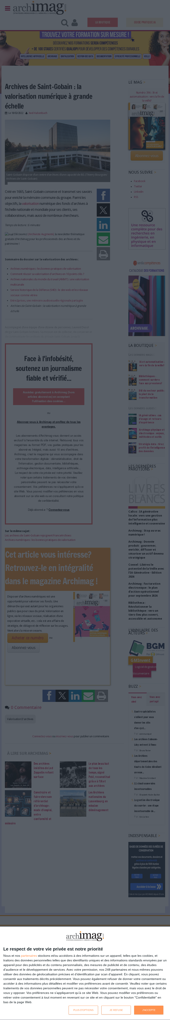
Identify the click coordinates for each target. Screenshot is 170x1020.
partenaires (29, 955)
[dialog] (85, 973)
